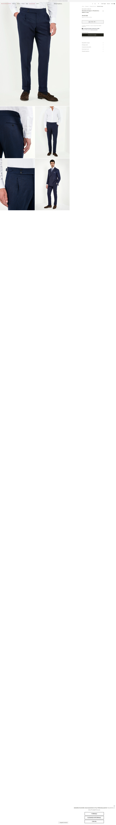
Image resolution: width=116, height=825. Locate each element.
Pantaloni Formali (93, 6)
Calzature (18, 3)
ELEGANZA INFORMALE (94, 817)
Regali (27, 3)
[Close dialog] (114, 806)
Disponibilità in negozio (86, 42)
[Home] (58, 3)
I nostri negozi (103, 3)
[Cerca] (92, 3)
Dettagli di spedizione (85, 51)
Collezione (14, 3)
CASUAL (94, 821)
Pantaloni (87, 6)
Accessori (23, 3)
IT (98, 3)
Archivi (37, 3)
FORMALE (94, 813)
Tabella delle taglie (85, 32)
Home (83, 6)
